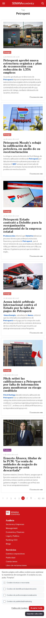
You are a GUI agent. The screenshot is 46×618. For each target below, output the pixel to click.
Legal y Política (12, 536)
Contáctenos (11, 562)
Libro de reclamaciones (16, 565)
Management (11, 528)
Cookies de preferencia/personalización (22, 595)
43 (39, 498)
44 (43, 498)
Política (7, 450)
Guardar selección (34, 614)
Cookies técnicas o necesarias (18, 583)
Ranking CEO (11, 540)
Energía (7, 52)
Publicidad (10, 558)
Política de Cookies (19, 608)
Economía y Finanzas (15, 532)
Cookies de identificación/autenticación (21, 589)
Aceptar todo (36, 608)
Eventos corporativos (15, 554)
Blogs (8, 544)
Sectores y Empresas (15, 524)
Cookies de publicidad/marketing (19, 601)
